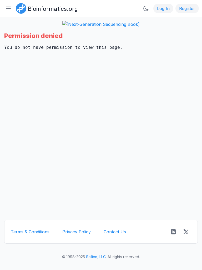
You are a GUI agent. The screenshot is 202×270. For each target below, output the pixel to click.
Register (187, 8)
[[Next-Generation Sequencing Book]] (101, 24)
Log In (163, 8)
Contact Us (115, 231)
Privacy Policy (76, 231)
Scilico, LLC (96, 256)
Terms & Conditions (30, 231)
